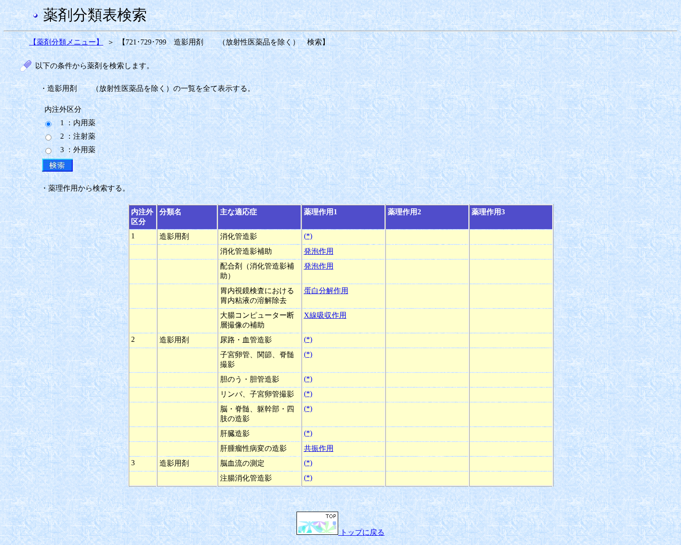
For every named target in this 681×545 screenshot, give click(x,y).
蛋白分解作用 (326, 291)
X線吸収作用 (325, 315)
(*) (308, 236)
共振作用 (319, 448)
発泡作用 (319, 251)
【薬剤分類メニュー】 (66, 42)
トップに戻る (361, 532)
